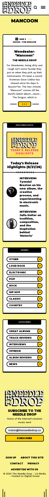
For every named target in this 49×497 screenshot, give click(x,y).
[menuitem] (11, 458)
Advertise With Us (24, 469)
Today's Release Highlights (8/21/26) (24, 165)
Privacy (33, 463)
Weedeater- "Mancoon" (24, 53)
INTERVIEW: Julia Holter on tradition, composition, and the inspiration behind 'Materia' (30, 223)
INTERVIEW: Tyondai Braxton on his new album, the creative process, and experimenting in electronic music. (31, 192)
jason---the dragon (24, 42)
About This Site (32, 457)
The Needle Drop (24, 60)
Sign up (11, 457)
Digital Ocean (32, 476)
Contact (16, 463)
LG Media (40, 473)
